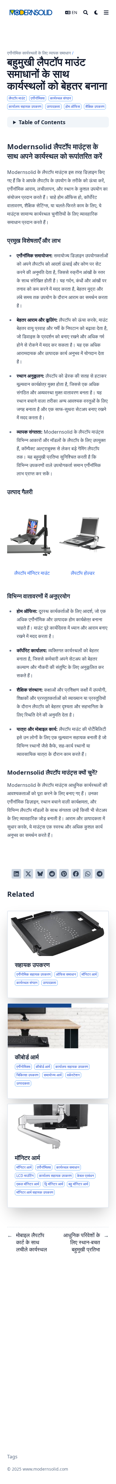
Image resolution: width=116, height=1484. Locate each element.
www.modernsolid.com (45, 1469)
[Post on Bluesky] (40, 874)
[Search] (85, 12)
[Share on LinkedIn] (16, 874)
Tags (12, 1456)
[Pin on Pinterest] (64, 874)
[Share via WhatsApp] (88, 874)
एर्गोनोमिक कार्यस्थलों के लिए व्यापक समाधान (39, 53)
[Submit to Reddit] (52, 874)
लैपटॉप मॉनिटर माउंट (32, 573)
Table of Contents (42, 122)
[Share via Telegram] (99, 874)
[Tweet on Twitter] (28, 874)
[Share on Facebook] (76, 874)
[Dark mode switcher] (96, 12)
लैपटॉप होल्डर (83, 573)
